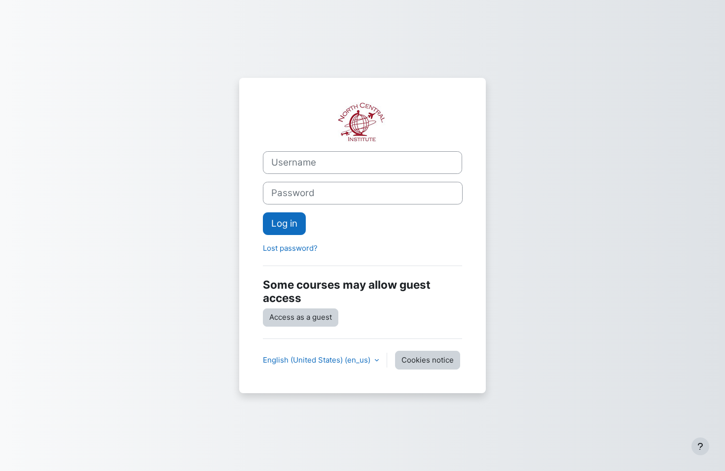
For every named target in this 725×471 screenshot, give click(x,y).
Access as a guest (300, 317)
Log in (284, 223)
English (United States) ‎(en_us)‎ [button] (317, 360)
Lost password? (290, 248)
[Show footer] (700, 446)
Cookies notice (427, 360)
